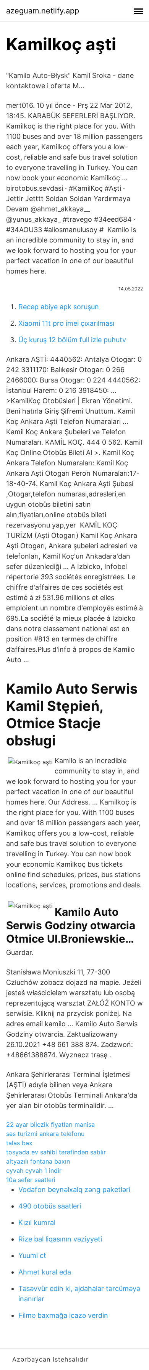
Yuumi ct (32, 1255)
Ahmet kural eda (44, 1272)
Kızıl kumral (36, 1222)
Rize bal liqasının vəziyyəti (60, 1239)
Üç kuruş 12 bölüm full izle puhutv (72, 340)
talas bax (19, 1143)
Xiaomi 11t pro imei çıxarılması (66, 323)
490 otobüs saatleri (49, 1206)
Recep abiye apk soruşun (58, 307)
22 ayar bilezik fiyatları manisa (50, 1124)
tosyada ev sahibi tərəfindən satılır (56, 1152)
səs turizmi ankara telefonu (45, 1134)
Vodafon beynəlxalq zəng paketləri (74, 1189)
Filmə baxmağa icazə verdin (63, 1315)
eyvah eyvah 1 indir (34, 1170)
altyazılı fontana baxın (38, 1161)
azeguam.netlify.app (42, 11)
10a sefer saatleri (30, 1180)
